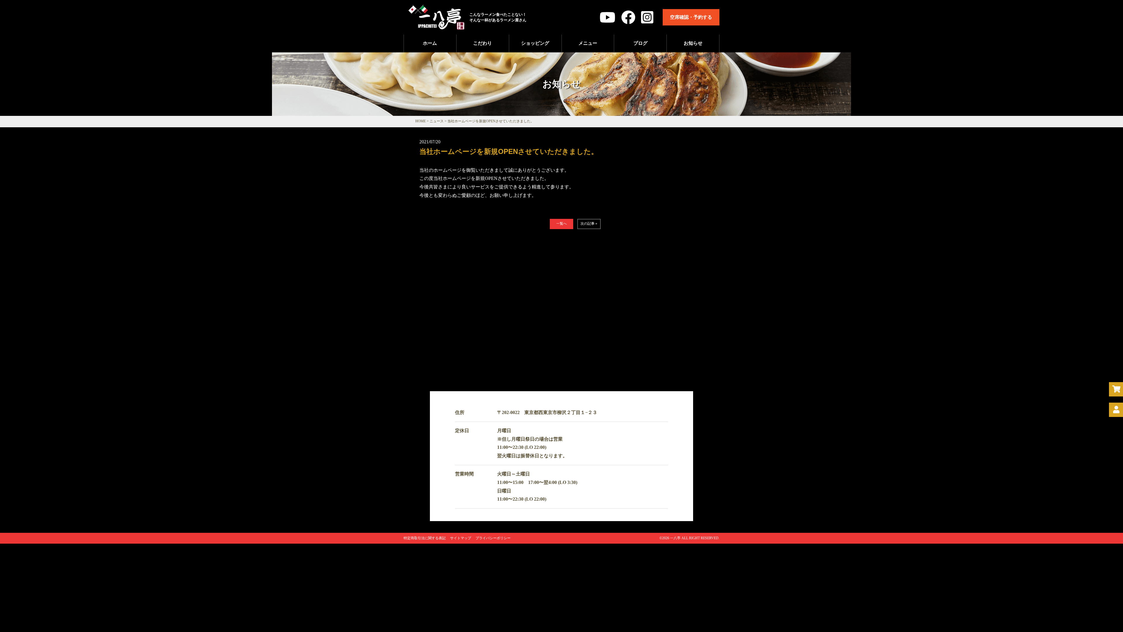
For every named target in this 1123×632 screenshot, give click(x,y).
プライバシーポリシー (493, 538)
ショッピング (535, 43)
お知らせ (693, 43)
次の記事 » (589, 223)
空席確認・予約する (691, 17)
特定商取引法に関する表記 (425, 538)
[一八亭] (436, 26)
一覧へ (561, 223)
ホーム (430, 43)
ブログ (640, 43)
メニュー (587, 43)
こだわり (482, 43)
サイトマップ (460, 538)
